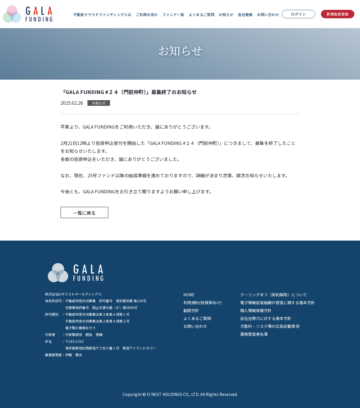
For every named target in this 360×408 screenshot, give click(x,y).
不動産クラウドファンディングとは (102, 14)
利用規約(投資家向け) (202, 302)
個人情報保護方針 (256, 310)
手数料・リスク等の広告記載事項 (269, 326)
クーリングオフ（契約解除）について (273, 294)
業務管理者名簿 (254, 334)
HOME (189, 294)
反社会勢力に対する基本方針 (265, 318)
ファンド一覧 (173, 14)
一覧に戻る (84, 212)
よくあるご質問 (201, 14)
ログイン (298, 14)
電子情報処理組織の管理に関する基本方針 (277, 302)
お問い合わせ (268, 14)
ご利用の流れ (147, 14)
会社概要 (245, 14)
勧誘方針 (191, 310)
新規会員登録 (337, 14)
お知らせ (226, 14)
